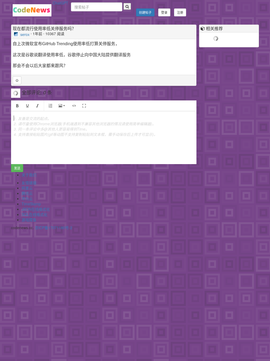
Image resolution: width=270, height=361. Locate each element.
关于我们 (29, 174)
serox (25, 34)
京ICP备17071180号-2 (53, 227)
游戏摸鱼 (29, 219)
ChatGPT (60, 3)
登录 (164, 12)
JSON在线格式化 (36, 209)
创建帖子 (145, 12)
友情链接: (29, 182)
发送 (17, 168)
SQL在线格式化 (34, 214)
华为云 (27, 198)
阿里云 (27, 188)
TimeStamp (31, 203)
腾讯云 (27, 193)
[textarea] (103, 137)
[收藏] (17, 80)
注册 (180, 12)
